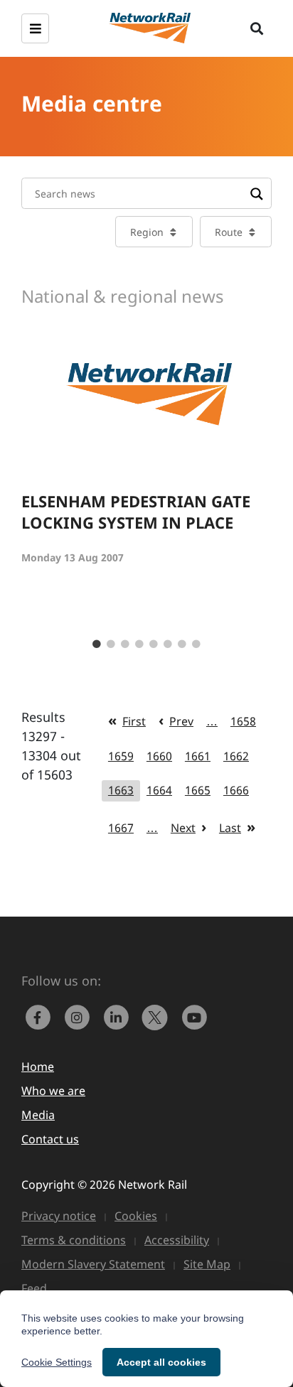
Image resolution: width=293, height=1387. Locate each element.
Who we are (53, 1091)
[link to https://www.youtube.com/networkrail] (195, 1016)
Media (38, 1115)
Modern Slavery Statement (93, 1264)
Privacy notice (58, 1216)
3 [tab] (125, 644)
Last (230, 828)
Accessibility (176, 1240)
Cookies (135, 1216)
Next (183, 828)
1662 (236, 756)
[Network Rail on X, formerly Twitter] (158, 1016)
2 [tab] (111, 644)
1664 (159, 790)
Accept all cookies (161, 1362)
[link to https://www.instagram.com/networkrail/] (80, 1016)
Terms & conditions (73, 1240)
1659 (121, 756)
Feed (34, 1288)
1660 (159, 756)
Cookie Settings (56, 1362)
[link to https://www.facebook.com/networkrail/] (40, 1016)
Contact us (50, 1139)
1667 (121, 828)
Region (147, 232)
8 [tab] (196, 644)
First (134, 721)
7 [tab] (182, 644)
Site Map (206, 1264)
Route (229, 232)
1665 (198, 790)
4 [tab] (139, 644)
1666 (236, 790)
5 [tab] (153, 644)
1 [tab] (97, 644)
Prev (181, 721)
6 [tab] (168, 644)
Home (37, 1066)
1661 (198, 756)
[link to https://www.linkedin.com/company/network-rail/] (119, 1016)
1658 (243, 721)
